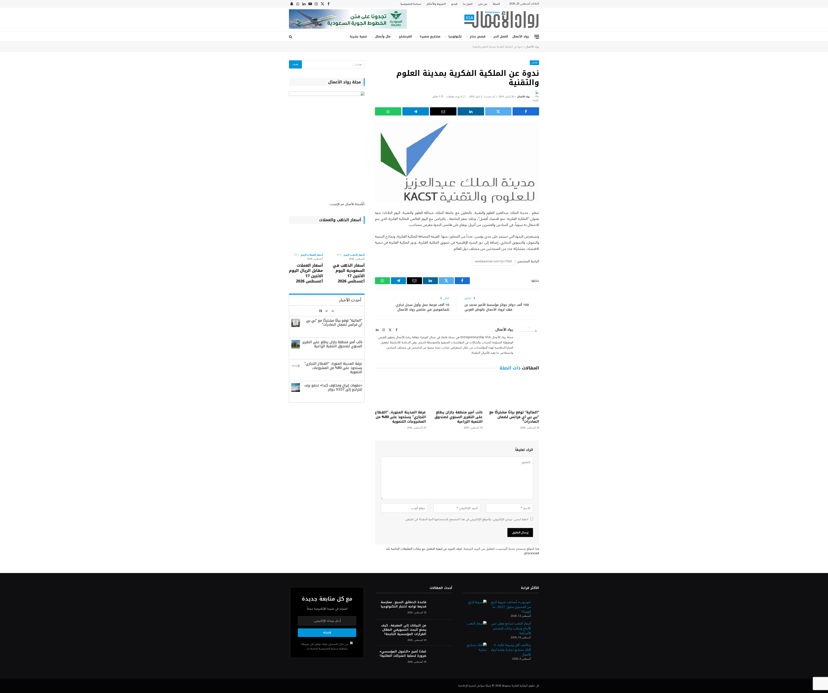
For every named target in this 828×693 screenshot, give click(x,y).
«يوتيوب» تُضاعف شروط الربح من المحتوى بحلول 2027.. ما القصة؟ (511, 607)
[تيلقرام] (415, 111)
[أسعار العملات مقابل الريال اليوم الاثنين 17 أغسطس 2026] (306, 239)
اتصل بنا (467, 4)
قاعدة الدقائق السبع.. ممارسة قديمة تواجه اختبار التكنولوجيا (403, 604)
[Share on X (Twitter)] (498, 111)
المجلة (496, 4)
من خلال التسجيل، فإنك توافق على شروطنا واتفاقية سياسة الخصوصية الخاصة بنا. (325, 646)
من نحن (482, 4)
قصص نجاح (477, 36)
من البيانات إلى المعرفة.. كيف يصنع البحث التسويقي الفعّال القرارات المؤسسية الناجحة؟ (403, 629)
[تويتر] (554, 235)
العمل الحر (500, 36)
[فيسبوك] (554, 224)
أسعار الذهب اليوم (354, 255)
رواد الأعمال (520, 36)
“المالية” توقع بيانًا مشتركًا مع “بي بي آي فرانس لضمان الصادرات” (514, 417)
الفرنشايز (405, 36)
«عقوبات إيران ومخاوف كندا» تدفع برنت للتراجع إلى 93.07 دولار (333, 387)
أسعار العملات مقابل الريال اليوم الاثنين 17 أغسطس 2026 (306, 273)
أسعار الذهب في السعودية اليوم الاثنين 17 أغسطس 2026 (348, 273)
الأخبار (534, 62)
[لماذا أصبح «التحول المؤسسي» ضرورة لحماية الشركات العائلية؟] (441, 657)
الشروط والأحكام (436, 4)
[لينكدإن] (471, 111)
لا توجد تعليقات (454, 96)
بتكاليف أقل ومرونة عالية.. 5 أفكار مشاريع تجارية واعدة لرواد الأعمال (511, 650)
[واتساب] (388, 111)
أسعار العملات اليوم (312, 255)
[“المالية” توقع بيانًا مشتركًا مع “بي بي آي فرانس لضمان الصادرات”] (513, 391)
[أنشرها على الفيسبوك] (526, 111)
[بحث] (291, 37)
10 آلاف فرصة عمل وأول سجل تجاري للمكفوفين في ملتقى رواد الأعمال (422, 307)
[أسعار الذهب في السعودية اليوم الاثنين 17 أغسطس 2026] (347, 239)
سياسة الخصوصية (410, 4)
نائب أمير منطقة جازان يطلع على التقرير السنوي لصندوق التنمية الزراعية (458, 417)
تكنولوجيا (455, 36)
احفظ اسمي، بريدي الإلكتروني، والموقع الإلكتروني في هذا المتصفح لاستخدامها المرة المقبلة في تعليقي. (466, 519)
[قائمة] (536, 37)
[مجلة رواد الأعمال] (501, 19)
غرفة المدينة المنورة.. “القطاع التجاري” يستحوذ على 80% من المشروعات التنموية (400, 417)
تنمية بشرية (358, 36)
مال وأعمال (383, 36)
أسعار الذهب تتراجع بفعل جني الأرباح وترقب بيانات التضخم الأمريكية (511, 628)
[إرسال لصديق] (443, 111)
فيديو (454, 4)
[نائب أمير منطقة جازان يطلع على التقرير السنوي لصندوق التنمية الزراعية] (456, 391)
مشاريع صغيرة (430, 36)
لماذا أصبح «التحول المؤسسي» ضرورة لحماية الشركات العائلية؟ (403, 653)
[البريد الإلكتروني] (554, 257)
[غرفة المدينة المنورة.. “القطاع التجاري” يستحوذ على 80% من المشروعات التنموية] (400, 391)
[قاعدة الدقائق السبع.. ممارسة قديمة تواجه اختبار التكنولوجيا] (441, 608)
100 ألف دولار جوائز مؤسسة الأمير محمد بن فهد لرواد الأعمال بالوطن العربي (496, 307)
